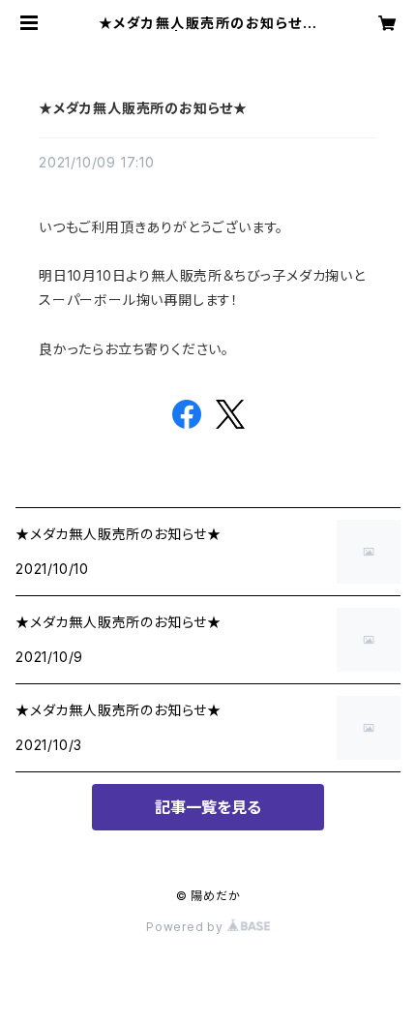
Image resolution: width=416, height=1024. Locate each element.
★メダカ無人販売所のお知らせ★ (143, 108)
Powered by (186, 926)
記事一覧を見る (208, 807)
